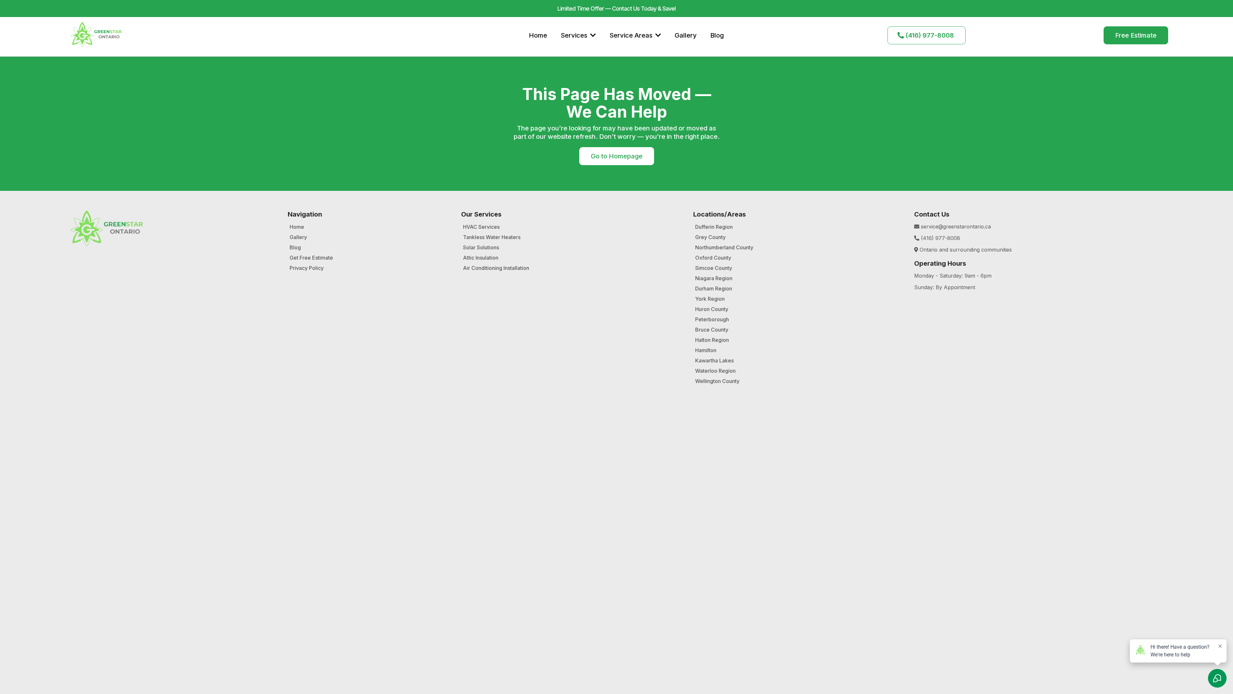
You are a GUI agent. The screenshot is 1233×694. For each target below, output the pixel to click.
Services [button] (575, 35)
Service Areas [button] (631, 35)
